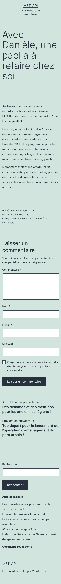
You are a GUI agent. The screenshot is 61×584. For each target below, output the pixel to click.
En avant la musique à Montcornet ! (24, 514)
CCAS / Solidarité (34, 218)
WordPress (39, 571)
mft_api (30, 6)
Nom (6, 306)
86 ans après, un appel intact (20, 529)
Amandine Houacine (18, 214)
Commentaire (12, 269)
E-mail (7, 325)
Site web (7, 343)
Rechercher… (10, 464)
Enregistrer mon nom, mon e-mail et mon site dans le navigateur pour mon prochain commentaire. (32, 366)
